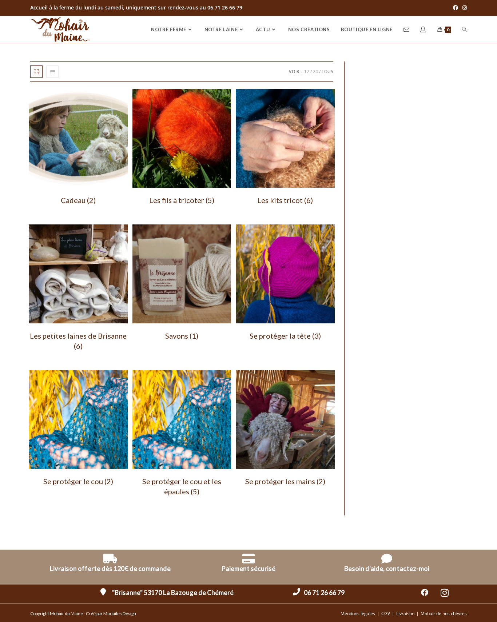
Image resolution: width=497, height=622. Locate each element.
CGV (385, 613)
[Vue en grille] (36, 71)
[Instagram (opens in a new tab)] (463, 7)
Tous (327, 71)
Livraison (405, 613)
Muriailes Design (119, 613)
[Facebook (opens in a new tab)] (455, 7)
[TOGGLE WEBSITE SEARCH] (464, 29)
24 (315, 71)
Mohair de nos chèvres (444, 613)
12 (306, 71)
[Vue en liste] (52, 71)
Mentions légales (358, 613)
